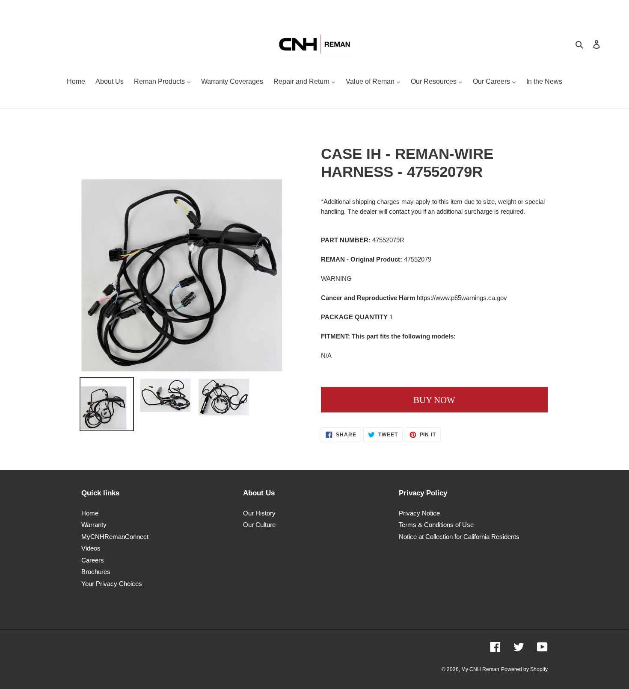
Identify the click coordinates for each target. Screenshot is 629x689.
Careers (92, 560)
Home (89, 513)
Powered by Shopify (524, 669)
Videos (91, 548)
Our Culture (259, 524)
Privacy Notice (419, 513)
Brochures (95, 571)
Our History (259, 513)
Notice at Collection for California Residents (459, 536)
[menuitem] (76, 82)
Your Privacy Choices (111, 583)
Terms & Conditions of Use (436, 524)
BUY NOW (434, 400)
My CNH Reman (480, 669)
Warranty (94, 524)
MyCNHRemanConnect (114, 536)
